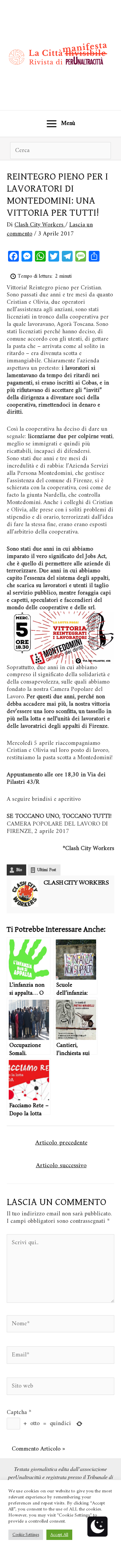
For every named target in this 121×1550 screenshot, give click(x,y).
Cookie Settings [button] (25, 1535)
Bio (19, 870)
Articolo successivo (61, 1165)
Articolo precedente (61, 1142)
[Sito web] (60, 1387)
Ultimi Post (46, 870)
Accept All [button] (59, 1535)
